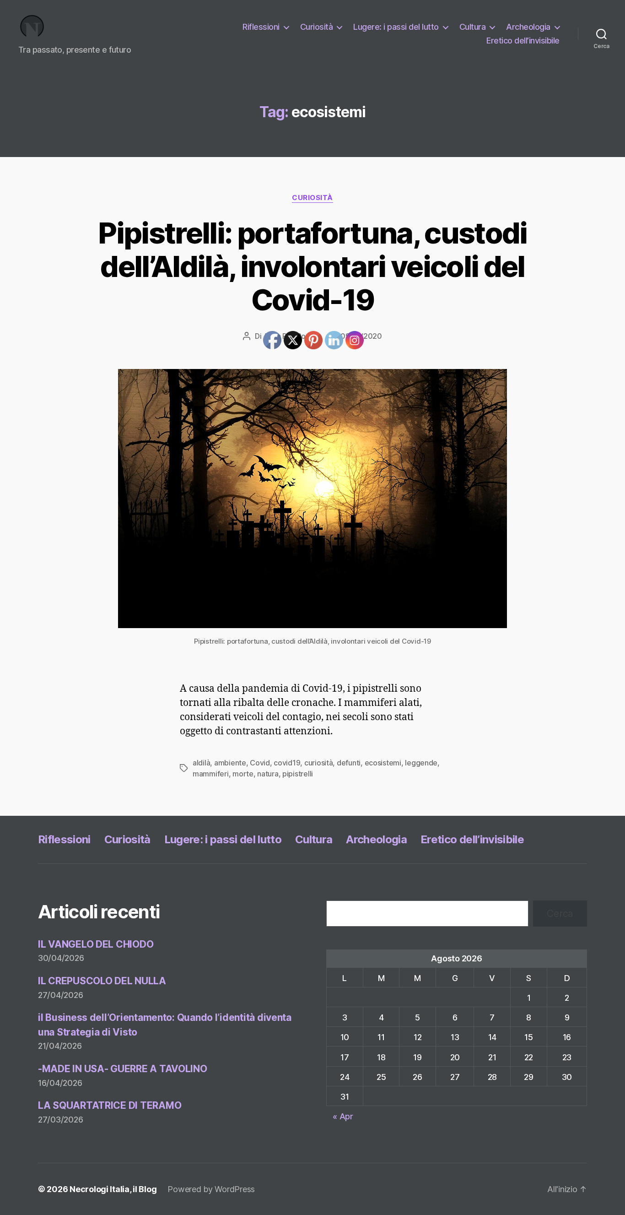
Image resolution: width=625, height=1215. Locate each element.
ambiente (230, 762)
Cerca (560, 913)
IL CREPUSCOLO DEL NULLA (102, 981)
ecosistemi (383, 762)
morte (242, 773)
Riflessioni (261, 27)
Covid (260, 762)
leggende (421, 762)
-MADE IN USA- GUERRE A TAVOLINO (122, 1068)
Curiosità (316, 27)
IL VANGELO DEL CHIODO (95, 944)
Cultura (472, 27)
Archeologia (528, 27)
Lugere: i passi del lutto (396, 27)
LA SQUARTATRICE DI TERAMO (109, 1105)
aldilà (201, 762)
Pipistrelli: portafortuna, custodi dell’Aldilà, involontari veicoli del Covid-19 (312, 266)
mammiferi (211, 773)
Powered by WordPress (211, 1189)
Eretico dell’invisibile (523, 40)
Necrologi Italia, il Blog (113, 1189)
